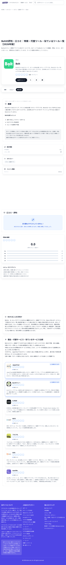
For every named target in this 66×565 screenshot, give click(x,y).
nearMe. (15, 470)
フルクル (15, 435)
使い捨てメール (27, 545)
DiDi (13, 453)
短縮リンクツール (27, 543)
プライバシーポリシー (50, 515)
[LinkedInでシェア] (42, 80)
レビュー (12, 89)
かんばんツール (27, 517)
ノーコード (25, 526)
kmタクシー (16, 383)
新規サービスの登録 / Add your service (54, 526)
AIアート (25, 508)
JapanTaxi (15, 365)
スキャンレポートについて (51, 521)
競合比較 (19, 89)
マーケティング (27, 538)
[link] (33, 370)
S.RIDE (14, 401)
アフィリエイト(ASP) (28, 515)
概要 (5, 89)
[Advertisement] (33, 25)
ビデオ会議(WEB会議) (28, 531)
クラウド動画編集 (27, 520)
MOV (14, 419)
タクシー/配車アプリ (9, 161)
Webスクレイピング (28, 513)
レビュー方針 (47, 513)
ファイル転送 (26, 533)
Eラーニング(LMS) (27, 510)
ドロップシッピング (28, 524)
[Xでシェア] (30, 80)
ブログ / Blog (47, 524)
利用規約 (46, 510)
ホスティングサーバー (28, 536)
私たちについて (48, 508)
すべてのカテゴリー (49, 528)
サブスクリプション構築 (29, 522)
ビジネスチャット (27, 529)
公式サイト (20, 80)
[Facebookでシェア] (36, 80)
